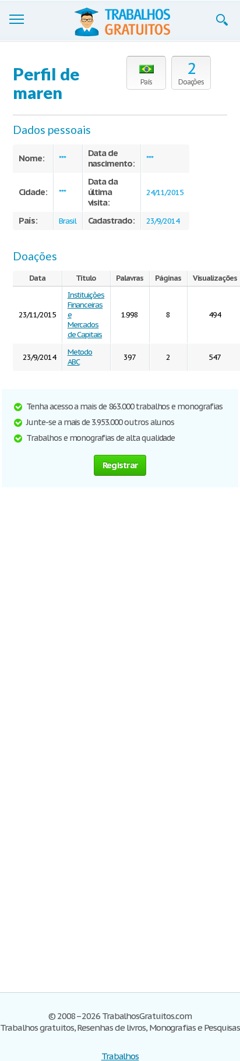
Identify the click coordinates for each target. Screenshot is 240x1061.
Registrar (120, 465)
